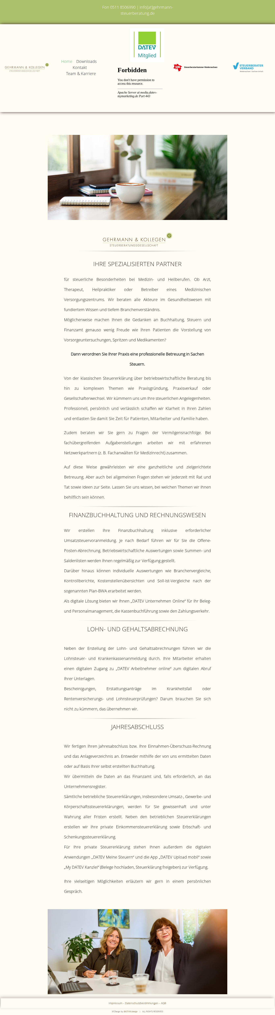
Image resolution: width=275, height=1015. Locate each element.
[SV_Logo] (248, 64)
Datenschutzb (133, 1003)
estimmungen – (151, 1003)
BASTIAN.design (131, 1011)
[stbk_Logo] (195, 65)
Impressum (115, 1003)
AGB (163, 1003)
